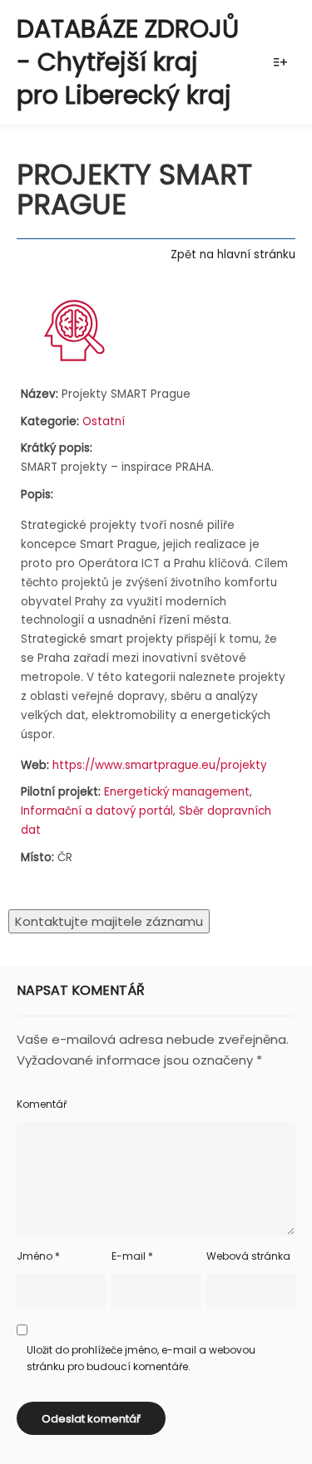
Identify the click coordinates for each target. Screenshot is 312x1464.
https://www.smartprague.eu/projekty (159, 765)
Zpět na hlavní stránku (233, 254)
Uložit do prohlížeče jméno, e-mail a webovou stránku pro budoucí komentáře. (141, 1358)
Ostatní (103, 421)
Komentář (42, 1104)
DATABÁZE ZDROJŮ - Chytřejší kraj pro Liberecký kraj (128, 62)
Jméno (38, 1256)
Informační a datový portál (97, 811)
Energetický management (177, 792)
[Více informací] (280, 62)
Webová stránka (248, 1256)
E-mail (132, 1256)
